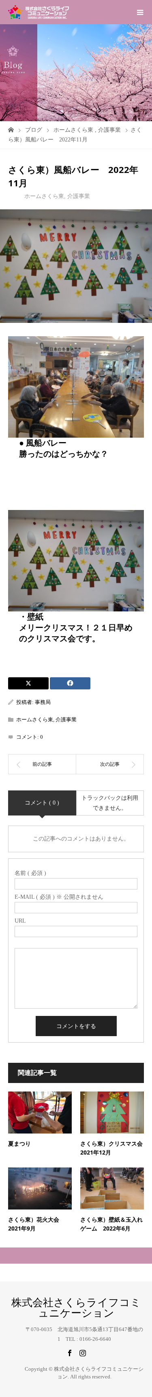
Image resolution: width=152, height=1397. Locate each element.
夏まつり (19, 1143)
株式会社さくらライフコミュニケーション (76, 1308)
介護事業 (78, 196)
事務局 (43, 702)
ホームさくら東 (44, 196)
